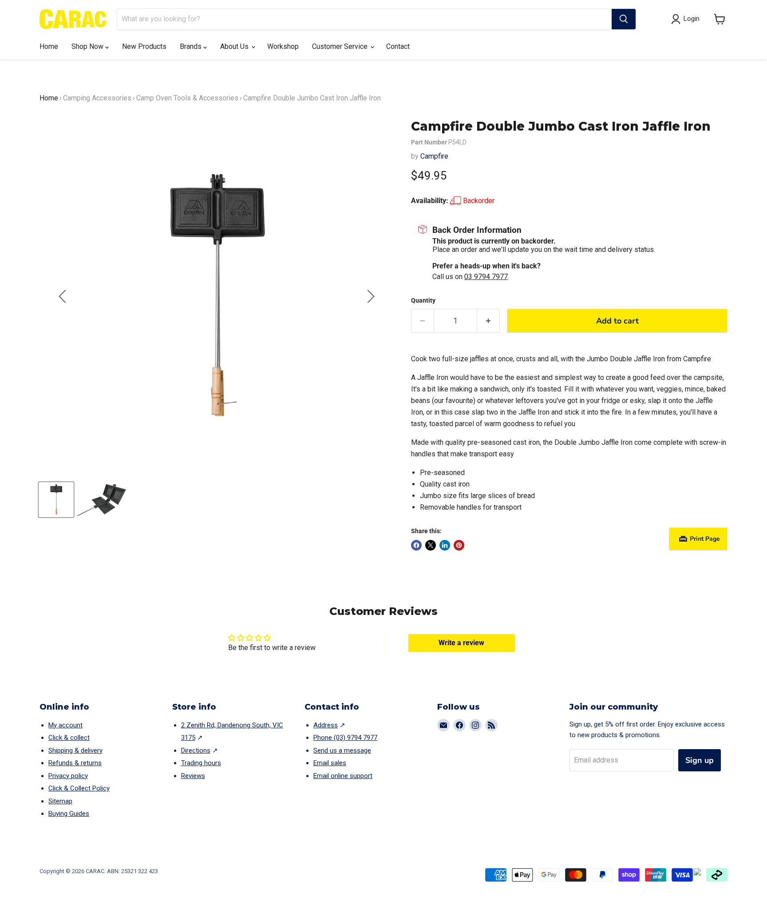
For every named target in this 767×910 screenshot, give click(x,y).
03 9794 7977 (486, 276)
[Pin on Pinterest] (459, 545)
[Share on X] (430, 545)
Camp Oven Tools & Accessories (187, 98)
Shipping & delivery (75, 750)
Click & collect (69, 738)
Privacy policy (68, 776)
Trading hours (201, 763)
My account (65, 725)
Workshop (283, 46)
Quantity (423, 300)
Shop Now (88, 46)
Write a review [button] (461, 643)
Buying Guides (68, 814)
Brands (191, 46)
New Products (144, 46)
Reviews (193, 776)
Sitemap (60, 801)
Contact (398, 46)
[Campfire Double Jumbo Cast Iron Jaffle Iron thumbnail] (56, 499)
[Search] (624, 19)
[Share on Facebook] (416, 545)
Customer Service (340, 46)
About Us (235, 46)
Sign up (699, 760)
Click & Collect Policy (79, 788)
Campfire (434, 156)
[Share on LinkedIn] (444, 545)
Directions (195, 750)
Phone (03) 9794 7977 (345, 738)
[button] (720, 19)
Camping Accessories (97, 98)
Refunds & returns (75, 763)
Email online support (342, 776)
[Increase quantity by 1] (488, 321)
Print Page (705, 539)
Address (325, 725)
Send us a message (342, 750)
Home (49, 46)
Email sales (329, 763)
